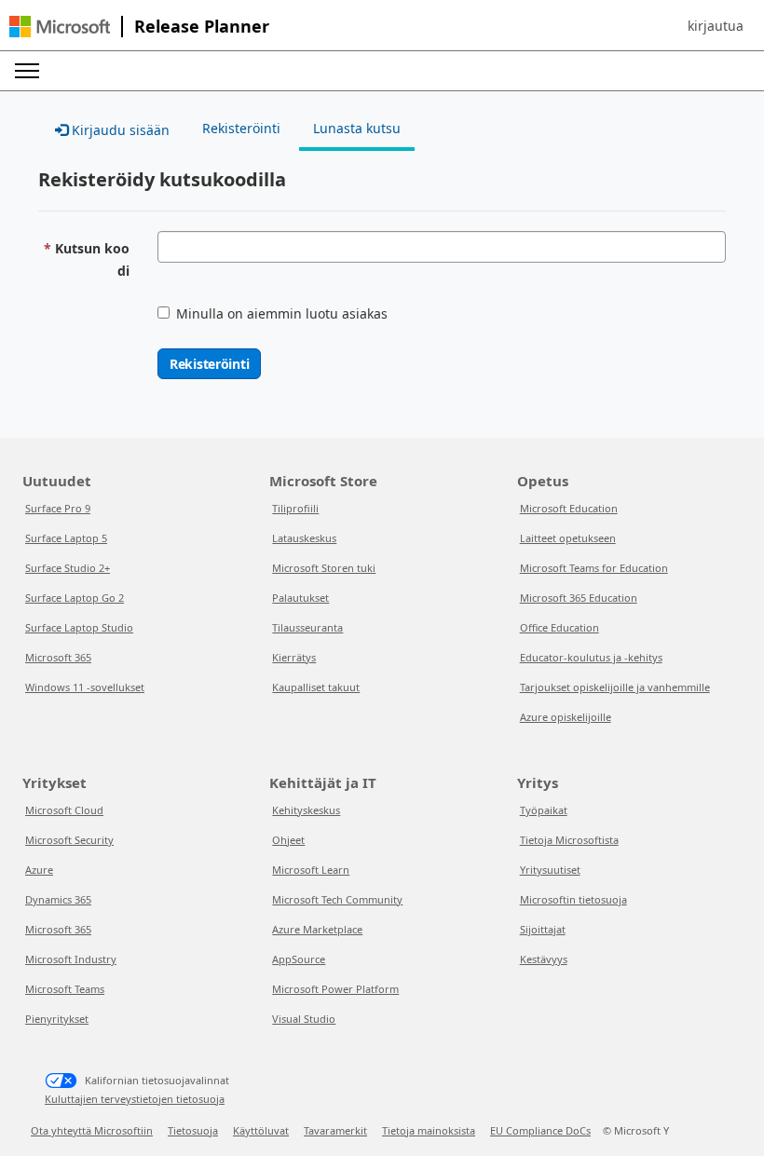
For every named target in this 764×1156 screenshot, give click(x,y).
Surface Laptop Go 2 (74, 598)
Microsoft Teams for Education (594, 568)
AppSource (298, 959)
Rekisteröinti (209, 364)
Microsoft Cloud (64, 810)
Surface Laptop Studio (79, 627)
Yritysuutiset (550, 870)
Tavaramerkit (335, 1130)
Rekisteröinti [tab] (241, 128)
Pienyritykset (57, 1019)
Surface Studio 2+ (67, 568)
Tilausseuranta (307, 627)
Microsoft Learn (310, 870)
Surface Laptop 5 (66, 538)
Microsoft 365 (58, 657)
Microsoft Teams (64, 989)
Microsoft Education (569, 508)
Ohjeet (288, 840)
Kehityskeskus (306, 810)
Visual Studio (303, 1019)
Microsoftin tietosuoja (573, 899)
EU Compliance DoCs (540, 1130)
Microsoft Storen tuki (323, 568)
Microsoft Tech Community (337, 899)
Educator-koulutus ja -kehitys (591, 657)
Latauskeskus (304, 538)
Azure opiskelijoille (565, 717)
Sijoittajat (543, 929)
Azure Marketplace (317, 929)
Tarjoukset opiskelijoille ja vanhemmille (615, 687)
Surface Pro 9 (57, 508)
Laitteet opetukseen (568, 538)
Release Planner (201, 26)
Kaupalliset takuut (316, 687)
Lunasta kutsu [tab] (357, 128)
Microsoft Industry (70, 959)
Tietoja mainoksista (428, 1130)
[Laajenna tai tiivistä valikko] (27, 70)
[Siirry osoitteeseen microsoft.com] (59, 26)
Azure (39, 870)
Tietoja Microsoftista (569, 840)
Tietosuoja (193, 1130)
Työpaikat (543, 810)
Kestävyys (543, 959)
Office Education (559, 627)
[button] (715, 26)
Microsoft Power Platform (335, 989)
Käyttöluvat (261, 1130)
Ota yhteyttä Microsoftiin (92, 1130)
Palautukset (300, 598)
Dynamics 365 (58, 899)
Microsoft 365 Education (578, 598)
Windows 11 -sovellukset (84, 687)
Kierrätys (294, 657)
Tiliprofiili (295, 508)
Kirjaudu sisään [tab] (119, 130)
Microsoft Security (69, 840)
